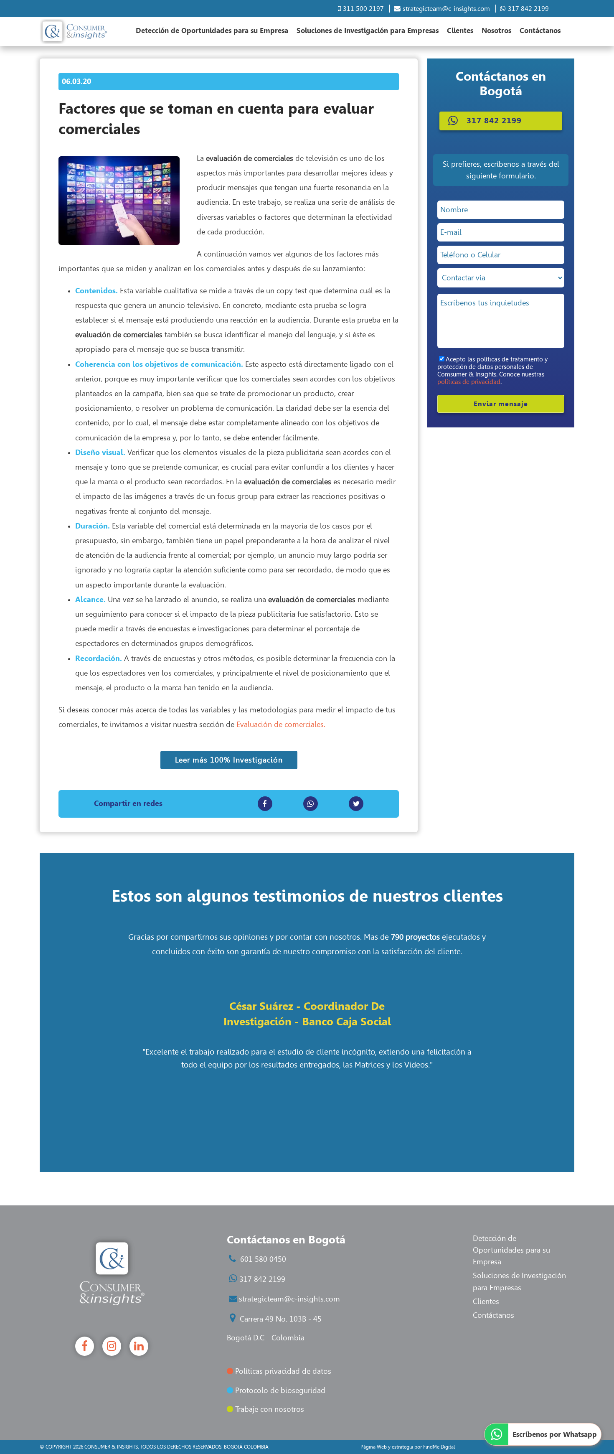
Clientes (460, 30)
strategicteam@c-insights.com (446, 9)
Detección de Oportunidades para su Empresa (212, 30)
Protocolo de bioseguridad (279, 1390)
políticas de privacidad (468, 382)
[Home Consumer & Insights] (73, 31)
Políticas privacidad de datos (282, 1371)
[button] (500, 121)
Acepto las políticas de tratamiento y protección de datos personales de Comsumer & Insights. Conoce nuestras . (492, 371)
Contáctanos (540, 30)
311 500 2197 (363, 9)
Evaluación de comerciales (280, 724)
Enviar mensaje (501, 404)
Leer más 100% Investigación (229, 760)
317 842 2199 (528, 9)
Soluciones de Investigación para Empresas (368, 30)
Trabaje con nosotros (268, 1409)
